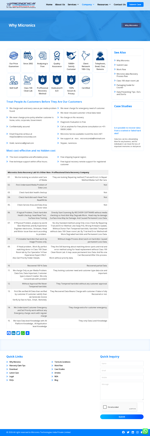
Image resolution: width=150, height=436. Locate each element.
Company (87, 4)
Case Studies (59, 369)
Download (13, 369)
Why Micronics (123, 60)
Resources (102, 4)
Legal (11, 376)
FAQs (11, 380)
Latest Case (14, 373)
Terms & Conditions (62, 362)
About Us (60, 4)
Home (49, 4)
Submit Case (135, 4)
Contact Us (120, 4)
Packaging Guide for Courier (125, 86)
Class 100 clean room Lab (128, 80)
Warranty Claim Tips (17, 365)
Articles (57, 373)
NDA (56, 376)
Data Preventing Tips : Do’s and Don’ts (129, 93)
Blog (56, 380)
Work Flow (121, 69)
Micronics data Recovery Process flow (127, 75)
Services (72, 4)
